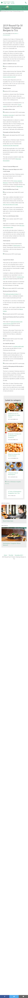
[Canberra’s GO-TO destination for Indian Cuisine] (14, 408)
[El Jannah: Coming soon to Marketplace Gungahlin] (14, 428)
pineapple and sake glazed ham (10, 145)
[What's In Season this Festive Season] (14, 449)
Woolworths (20, 186)
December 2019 (19, 555)
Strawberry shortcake (8, 115)
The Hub (11, 555)
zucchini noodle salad (18, 346)
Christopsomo (16, 245)
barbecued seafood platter (11, 294)
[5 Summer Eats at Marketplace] (14, 467)
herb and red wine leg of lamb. (10, 204)
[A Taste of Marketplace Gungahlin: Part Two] (14, 486)
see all (12, 3)
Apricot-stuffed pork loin (9, 77)
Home (5, 555)
